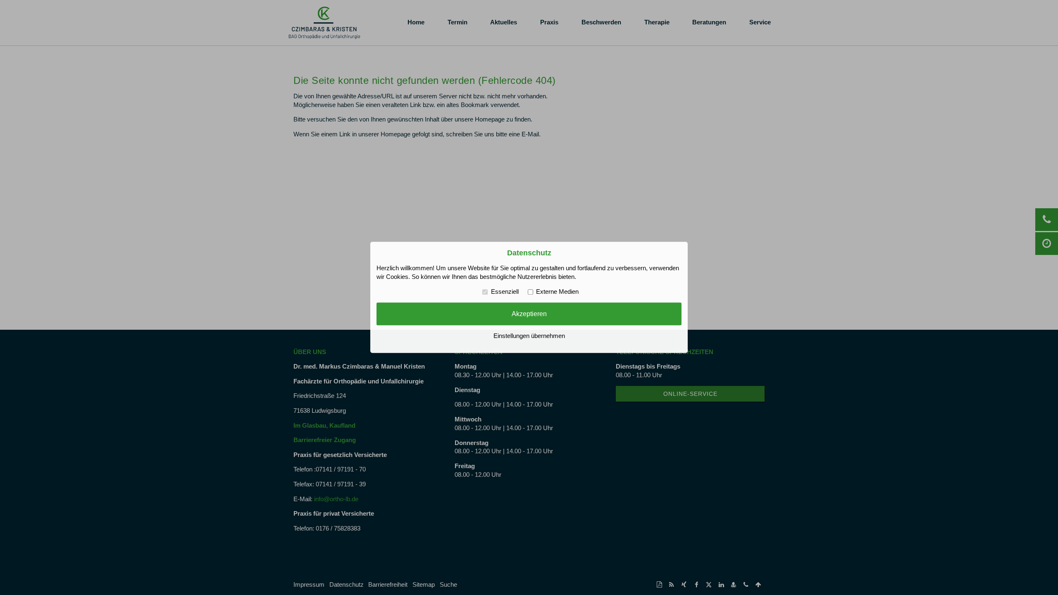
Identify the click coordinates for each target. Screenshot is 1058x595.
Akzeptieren (529, 313)
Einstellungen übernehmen (529, 336)
